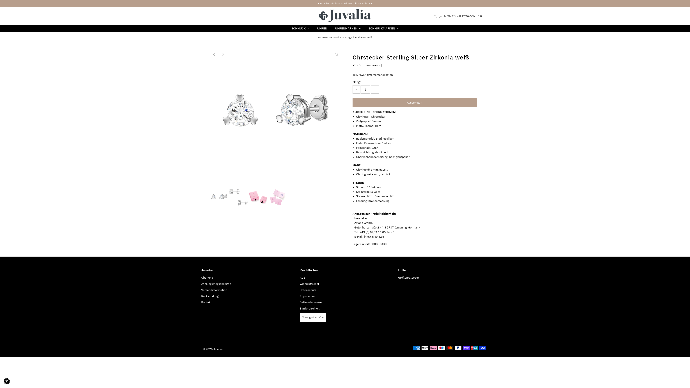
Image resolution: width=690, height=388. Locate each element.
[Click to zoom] (337, 54)
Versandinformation (214, 290)
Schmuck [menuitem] (299, 28)
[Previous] (214, 54)
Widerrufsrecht (309, 284)
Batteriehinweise (311, 302)
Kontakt (206, 302)
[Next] (223, 54)
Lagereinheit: (361, 244)
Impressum (307, 296)
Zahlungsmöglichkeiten (216, 284)
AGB (302, 277)
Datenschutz (308, 290)
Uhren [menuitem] (322, 28)
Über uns (207, 277)
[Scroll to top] (682, 380)
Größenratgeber (408, 277)
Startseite (323, 37)
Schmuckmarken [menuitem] (382, 28)
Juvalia (218, 349)
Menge (357, 82)
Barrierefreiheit (310, 308)
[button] (7, 381)
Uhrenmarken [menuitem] (346, 28)
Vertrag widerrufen (313, 317)
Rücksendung (209, 296)
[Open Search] (435, 16)
